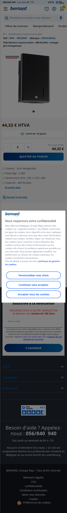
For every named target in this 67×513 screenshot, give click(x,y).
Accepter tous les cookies (33, 294)
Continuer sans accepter (33, 285)
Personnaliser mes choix (34, 275)
